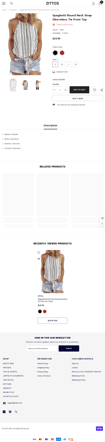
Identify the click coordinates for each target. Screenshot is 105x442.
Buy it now (78, 99)
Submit (69, 348)
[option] (25, 44)
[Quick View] (38, 258)
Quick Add (52, 321)
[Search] (11, 3)
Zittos (62, 30)
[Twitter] (16, 412)
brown (45, 311)
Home (4, 10)
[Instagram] (4, 412)
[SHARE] (100, 90)
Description (50, 125)
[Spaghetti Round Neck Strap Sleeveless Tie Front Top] (52, 271)
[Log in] (93, 3)
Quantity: (55, 84)
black (40, 311)
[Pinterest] (10, 412)
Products (13, 10)
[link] (18, 222)
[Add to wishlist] (94, 89)
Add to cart (79, 90)
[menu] (3, 3)
